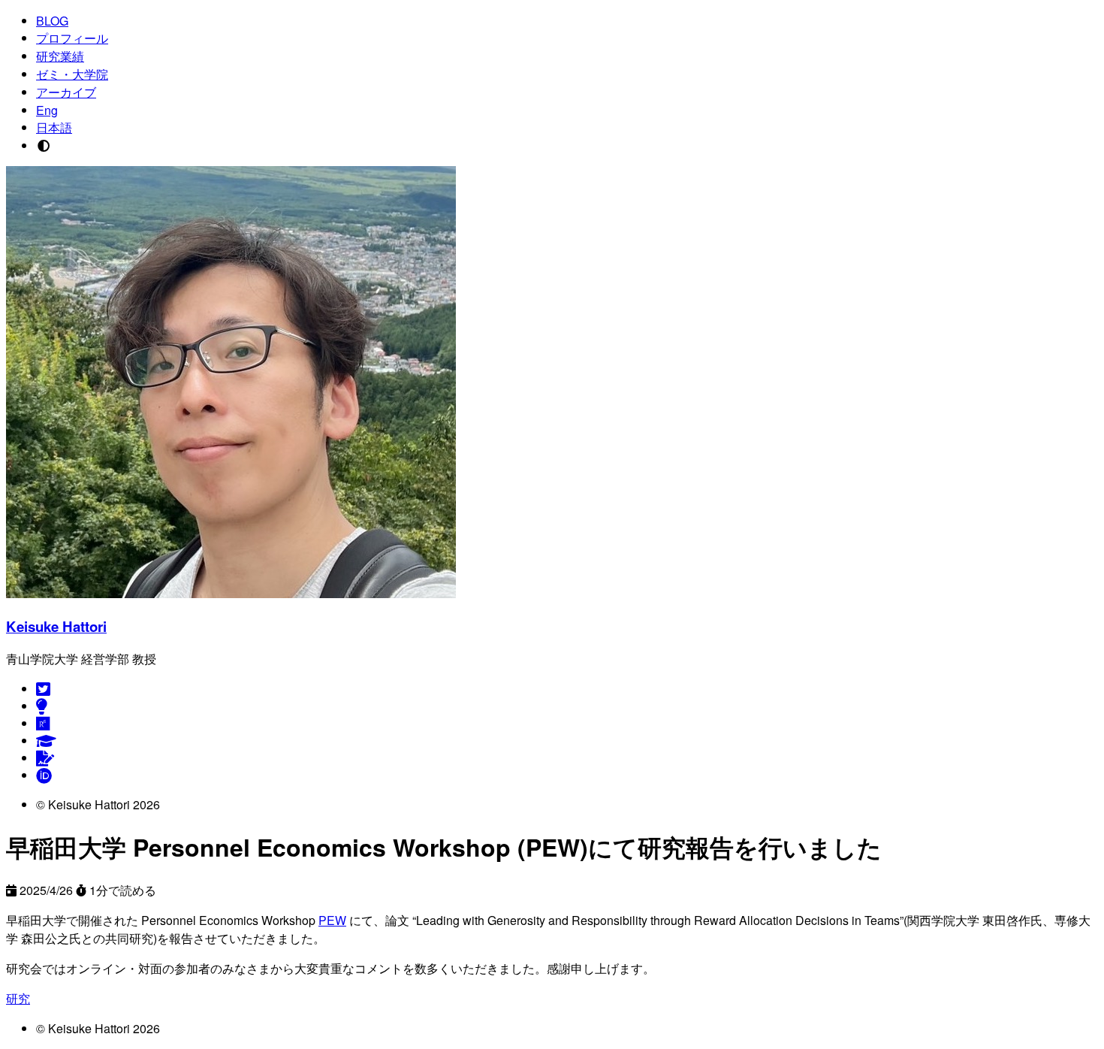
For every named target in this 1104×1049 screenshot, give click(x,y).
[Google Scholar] (46, 740)
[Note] (45, 757)
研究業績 (60, 56)
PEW (332, 920)
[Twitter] (43, 688)
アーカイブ (66, 92)
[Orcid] (44, 775)
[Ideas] (41, 706)
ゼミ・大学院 (72, 74)
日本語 (54, 127)
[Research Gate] (43, 723)
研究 (18, 998)
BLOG (52, 20)
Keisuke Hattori (56, 626)
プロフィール (72, 38)
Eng (47, 110)
